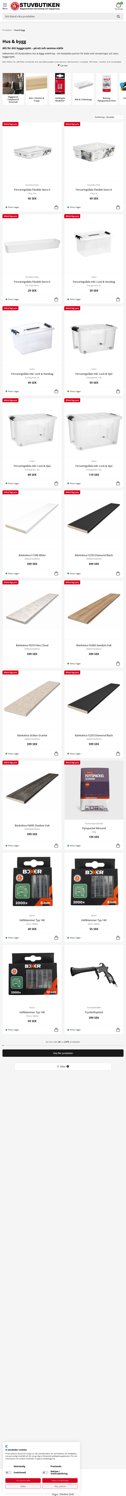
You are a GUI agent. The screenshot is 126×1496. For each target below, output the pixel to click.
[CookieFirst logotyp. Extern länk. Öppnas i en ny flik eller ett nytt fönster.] (6, 1446)
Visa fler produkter (63, 1053)
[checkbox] (8, 1466)
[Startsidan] (56, 6)
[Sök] (119, 16)
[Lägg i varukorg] (56, 207)
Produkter (7, 30)
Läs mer (64, 65)
